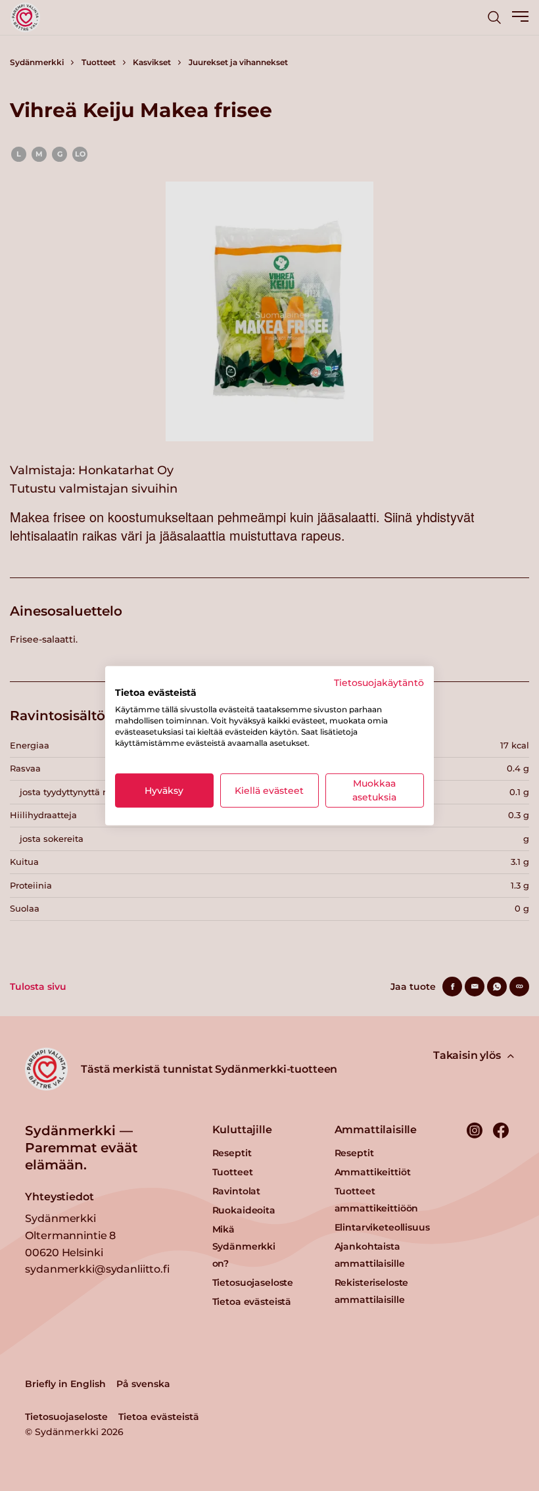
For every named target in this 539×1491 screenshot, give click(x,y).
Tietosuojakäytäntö (379, 682)
